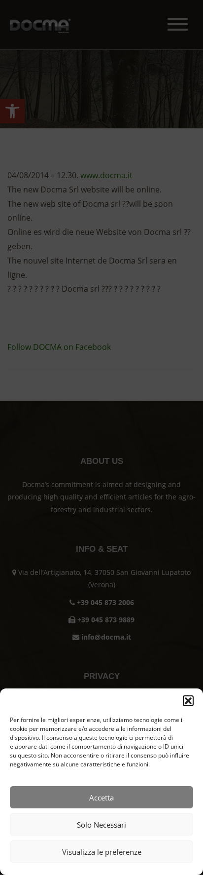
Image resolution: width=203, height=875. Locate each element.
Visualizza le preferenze (101, 852)
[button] (188, 701)
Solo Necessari (101, 825)
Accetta (101, 797)
